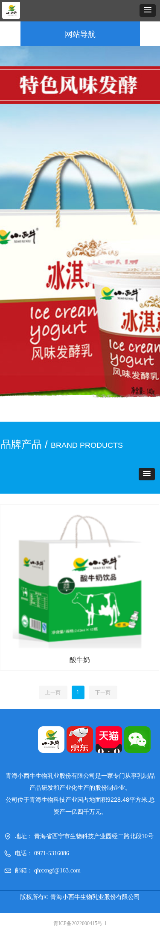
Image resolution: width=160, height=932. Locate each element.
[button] (148, 10)
